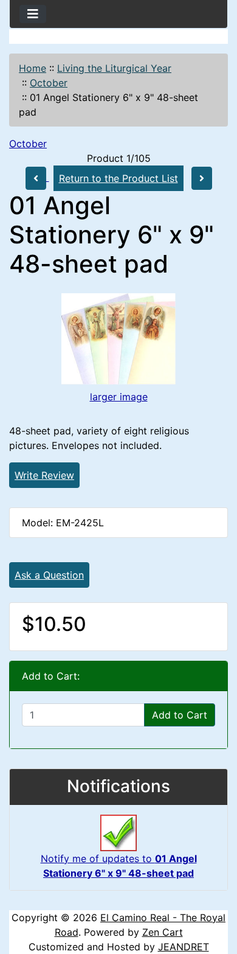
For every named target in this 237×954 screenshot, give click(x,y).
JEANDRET (183, 947)
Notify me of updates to (119, 865)
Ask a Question (49, 575)
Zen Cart (162, 932)
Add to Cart (179, 715)
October (48, 83)
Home (32, 68)
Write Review (44, 475)
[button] (214, 893)
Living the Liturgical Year (114, 68)
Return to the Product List (118, 178)
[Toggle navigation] (32, 14)
